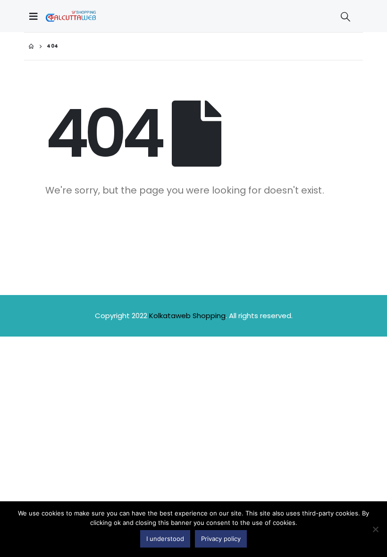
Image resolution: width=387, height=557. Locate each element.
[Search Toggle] (345, 16)
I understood (165, 538)
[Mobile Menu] (36, 16)
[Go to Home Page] (31, 46)
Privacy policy (221, 538)
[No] (375, 529)
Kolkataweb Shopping (187, 316)
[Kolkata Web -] (71, 16)
